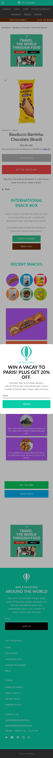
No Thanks (26, 411)
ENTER (26, 404)
